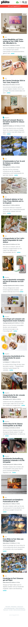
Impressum (5, 609)
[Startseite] (5, 2)
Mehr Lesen (14, 596)
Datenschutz (20, 606)
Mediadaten (14, 606)
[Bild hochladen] (17, 2)
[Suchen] (23, 2)
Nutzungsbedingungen (9, 608)
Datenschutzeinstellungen (19, 609)
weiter (12, 53)
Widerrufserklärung (19, 608)
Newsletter (8, 606)
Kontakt (11, 609)
